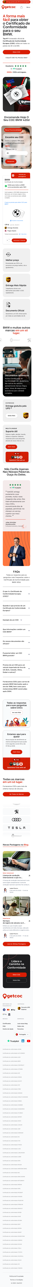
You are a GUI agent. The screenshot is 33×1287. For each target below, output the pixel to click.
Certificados (7, 1023)
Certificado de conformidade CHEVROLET (13, 1065)
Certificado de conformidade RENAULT (13, 1208)
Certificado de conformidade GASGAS (12, 1093)
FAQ (4, 1026)
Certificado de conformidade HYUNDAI (13, 1113)
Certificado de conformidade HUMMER (13, 1105)
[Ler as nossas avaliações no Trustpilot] (13, 1040)
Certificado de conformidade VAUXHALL (13, 1256)
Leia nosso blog (22, 1023)
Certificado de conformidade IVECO (12, 1121)
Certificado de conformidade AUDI (11, 1057)
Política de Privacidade (16, 1276)
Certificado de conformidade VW (11, 1264)
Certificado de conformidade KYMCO (12, 1144)
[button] (16, 594)
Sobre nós (20, 1026)
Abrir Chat (11, 447)
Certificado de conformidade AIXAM (12, 1049)
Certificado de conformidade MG (11, 1172)
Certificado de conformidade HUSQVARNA (14, 1109)
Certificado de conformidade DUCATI (12, 1081)
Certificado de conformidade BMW (12, 1061)
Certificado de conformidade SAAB (12, 1216)
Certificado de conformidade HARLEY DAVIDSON (15, 1097)
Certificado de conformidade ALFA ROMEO (14, 1053)
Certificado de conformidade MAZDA (12, 1164)
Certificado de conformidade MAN (11, 1160)
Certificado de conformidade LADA (12, 1148)
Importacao (6, 918)
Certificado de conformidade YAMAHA (12, 1268)
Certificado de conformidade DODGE (12, 1077)
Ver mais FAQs (16, 712)
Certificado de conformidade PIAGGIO (12, 1196)
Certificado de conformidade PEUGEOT (13, 1192)
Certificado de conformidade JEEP (11, 1128)
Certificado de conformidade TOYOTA (12, 1252)
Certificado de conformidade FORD (12, 1089)
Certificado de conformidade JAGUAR (12, 1125)
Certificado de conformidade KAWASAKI (13, 1132)
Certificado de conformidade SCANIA (12, 1220)
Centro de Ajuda (8, 1029)
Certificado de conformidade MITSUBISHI (13, 1180)
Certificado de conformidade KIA (11, 1136)
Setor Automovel (8, 873)
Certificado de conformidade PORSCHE (13, 1204)
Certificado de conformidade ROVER (12, 1212)
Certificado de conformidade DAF (11, 1073)
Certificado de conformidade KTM (11, 1140)
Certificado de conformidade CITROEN (13, 1069)
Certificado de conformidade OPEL (12, 1188)
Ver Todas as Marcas (16, 794)
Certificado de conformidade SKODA (12, 1228)
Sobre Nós (16, 980)
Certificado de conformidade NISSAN (12, 1184)
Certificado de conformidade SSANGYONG (14, 1236)
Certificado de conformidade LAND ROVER (14, 1152)
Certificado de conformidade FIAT (11, 1085)
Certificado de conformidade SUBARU (12, 1240)
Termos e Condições (16, 1280)
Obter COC (16, 52)
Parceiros (20, 1029)
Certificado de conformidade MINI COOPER (14, 1176)
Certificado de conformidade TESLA (12, 1248)
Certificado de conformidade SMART (12, 1232)
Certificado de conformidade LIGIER (12, 1156)
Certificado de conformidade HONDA (12, 1101)
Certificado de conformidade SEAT (12, 1224)
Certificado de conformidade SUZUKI (12, 1244)
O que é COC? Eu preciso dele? (16, 58)
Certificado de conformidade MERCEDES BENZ (15, 1168)
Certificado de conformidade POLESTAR (13, 1200)
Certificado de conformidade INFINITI (12, 1117)
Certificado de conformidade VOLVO (12, 1260)
